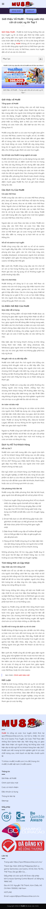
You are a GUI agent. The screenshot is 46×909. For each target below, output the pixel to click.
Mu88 (18, 43)
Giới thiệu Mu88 (8, 32)
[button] (3, 4)
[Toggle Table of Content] (39, 59)
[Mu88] (23, 3)
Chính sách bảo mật (21, 675)
